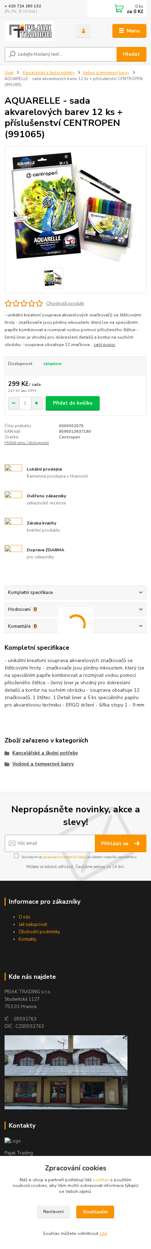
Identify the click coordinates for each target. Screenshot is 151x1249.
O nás (25, 917)
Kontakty (28, 939)
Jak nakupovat (33, 924)
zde (103, 1233)
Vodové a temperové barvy (106, 72)
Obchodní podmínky (39, 932)
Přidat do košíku (72, 403)
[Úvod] (34, 31)
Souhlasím (95, 1211)
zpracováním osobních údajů (64, 857)
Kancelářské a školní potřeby (48, 72)
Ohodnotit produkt (65, 303)
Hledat (131, 54)
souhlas (101, 1180)
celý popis (104, 344)
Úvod (9, 72)
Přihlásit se (115, 843)
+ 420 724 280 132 (23, 6)
